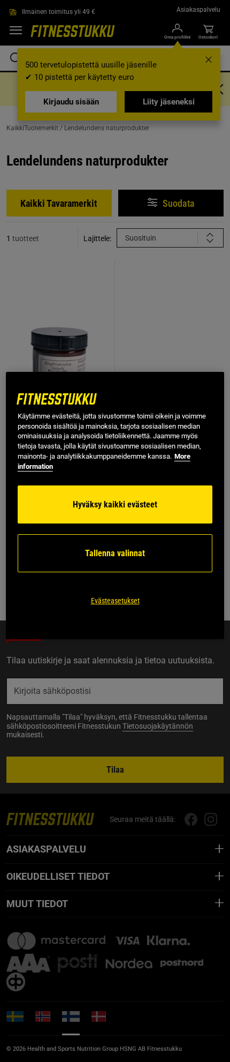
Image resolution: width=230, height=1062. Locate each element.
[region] (115, 506)
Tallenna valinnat (115, 553)
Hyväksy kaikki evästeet (115, 504)
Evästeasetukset (115, 600)
